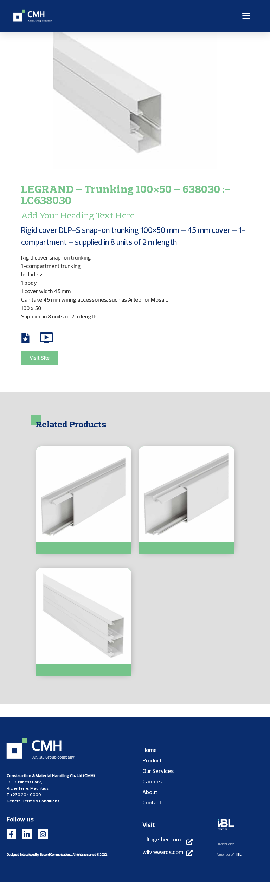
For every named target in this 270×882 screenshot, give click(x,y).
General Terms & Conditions (33, 800)
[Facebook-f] (11, 834)
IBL (239, 854)
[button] (246, 15)
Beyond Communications (55, 854)
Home (149, 749)
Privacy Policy (225, 844)
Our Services (158, 770)
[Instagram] (43, 834)
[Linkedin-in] (27, 834)
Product (152, 760)
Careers (152, 781)
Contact (151, 802)
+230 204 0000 (25, 794)
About (149, 791)
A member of (225, 854)
